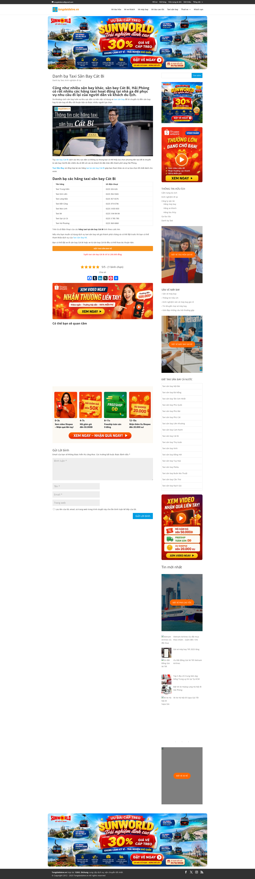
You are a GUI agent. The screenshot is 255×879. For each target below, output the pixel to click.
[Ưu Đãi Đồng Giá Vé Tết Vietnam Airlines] (166, 666)
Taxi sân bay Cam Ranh (172, 429)
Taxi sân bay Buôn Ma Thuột (174, 473)
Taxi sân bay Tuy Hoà (171, 461)
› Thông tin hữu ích (170, 298)
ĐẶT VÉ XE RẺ (182, 775)
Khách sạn (198, 10)
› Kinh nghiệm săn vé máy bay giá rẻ (178, 302)
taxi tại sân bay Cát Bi (95, 168)
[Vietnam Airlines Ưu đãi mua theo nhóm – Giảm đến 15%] (166, 641)
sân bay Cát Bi (62, 160)
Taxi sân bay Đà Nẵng (171, 392)
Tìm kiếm (197, 75)
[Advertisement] (102, 356)
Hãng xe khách (170, 208)
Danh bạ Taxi (58, 80)
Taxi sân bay (172, 10)
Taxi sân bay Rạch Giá (171, 485)
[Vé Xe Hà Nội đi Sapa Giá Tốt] (166, 702)
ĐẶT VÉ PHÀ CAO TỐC (182, 602)
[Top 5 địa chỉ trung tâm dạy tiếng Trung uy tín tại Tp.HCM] (166, 679)
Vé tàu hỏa (116, 10)
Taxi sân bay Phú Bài (171, 411)
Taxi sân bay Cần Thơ (171, 479)
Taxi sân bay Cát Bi (170, 436)
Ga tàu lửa (166, 216)
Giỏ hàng (162, 2)
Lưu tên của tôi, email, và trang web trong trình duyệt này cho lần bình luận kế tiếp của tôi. (96, 509)
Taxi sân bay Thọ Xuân (172, 442)
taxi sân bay (119, 99)
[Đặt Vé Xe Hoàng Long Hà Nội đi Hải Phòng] (166, 690)
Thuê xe (184, 10)
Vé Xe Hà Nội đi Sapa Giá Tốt (186, 697)
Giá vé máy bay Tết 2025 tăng (186, 649)
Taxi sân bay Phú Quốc (172, 405)
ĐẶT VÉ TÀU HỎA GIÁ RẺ (182, 254)
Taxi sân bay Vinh (170, 448)
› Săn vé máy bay (169, 293)
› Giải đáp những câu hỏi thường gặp (178, 310)
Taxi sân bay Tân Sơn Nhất (174, 398)
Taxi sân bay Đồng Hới (172, 454)
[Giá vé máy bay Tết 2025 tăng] (166, 653)
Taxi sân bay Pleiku (170, 467)
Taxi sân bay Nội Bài (171, 386)
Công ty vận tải (168, 201)
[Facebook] (89, 278)
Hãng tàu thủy (169, 212)
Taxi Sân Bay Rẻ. (80, 237)
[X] (105, 278)
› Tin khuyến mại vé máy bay (174, 306)
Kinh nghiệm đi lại (73, 80)
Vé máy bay (143, 10)
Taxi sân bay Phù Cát (171, 417)
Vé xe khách (129, 10)
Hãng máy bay (169, 204)
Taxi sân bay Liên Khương (173, 423)
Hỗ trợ (154, 2)
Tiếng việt (197, 2)
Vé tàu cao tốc (157, 10)
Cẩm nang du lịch (175, 2)
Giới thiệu (187, 2)
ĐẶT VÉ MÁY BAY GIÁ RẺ (182, 344)
